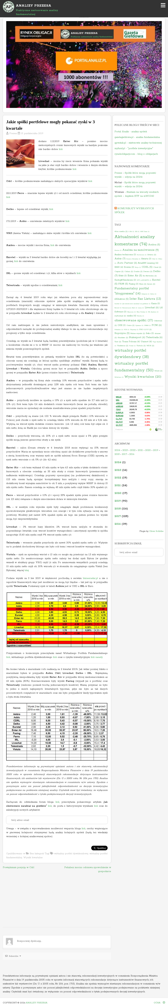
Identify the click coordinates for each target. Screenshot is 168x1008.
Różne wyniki (137, 333)
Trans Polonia (131, 341)
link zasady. (97, 657)
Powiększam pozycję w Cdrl (18, 867)
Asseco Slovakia (133, 259)
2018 (117, 454)
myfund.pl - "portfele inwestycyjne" (134, 148)
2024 (117, 450)
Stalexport (137, 337)
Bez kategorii (37, 853)
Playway (134, 330)
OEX (122, 325)
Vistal (132, 346)
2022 (133, 450)
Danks (138, 271)
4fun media (121, 231)
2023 (125, 450)
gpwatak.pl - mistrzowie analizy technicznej (138, 142)
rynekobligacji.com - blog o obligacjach (136, 154)
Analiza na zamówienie (140, 250)
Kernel (118, 308)
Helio (153, 294)
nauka (131, 315)
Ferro (142, 284)
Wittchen (119, 377)
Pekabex (119, 330)
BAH (119, 267)
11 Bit (131, 231)
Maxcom (131, 312)
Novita (140, 316)
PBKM (147, 325)
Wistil (158, 371)
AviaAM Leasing (148, 262)
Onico (130, 325)
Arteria (151, 255)
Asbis (120, 258)
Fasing (133, 284)
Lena (141, 308)
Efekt (122, 275)
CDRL (147, 267)
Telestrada (154, 337)
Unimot (146, 341)
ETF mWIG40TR (144, 280)
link (61, 149)
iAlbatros (122, 299)
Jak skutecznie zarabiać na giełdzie (136, 304)
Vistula (141, 346)
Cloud (157, 267)
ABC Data (144, 231)
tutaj (27, 570)
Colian (128, 271)
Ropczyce (122, 333)
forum (151, 284)
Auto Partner (127, 262)
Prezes (13, 133)
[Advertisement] (57, 900)
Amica (118, 250)
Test (118, 342)
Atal (155, 259)
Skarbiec (123, 337)
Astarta (146, 258)
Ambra (154, 244)
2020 (148, 450)
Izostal (118, 304)
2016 (131, 454)
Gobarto (145, 294)
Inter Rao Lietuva (145, 299)
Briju (138, 267)
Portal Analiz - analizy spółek (131, 131)
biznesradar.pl (90, 578)
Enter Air (135, 275)
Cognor (119, 271)
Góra (157, 1002)
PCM (157, 325)
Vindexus (122, 346)
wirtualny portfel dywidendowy (71, 853)
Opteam (139, 325)
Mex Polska (142, 312)
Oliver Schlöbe (156, 531)
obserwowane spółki (134, 320)
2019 (155, 450)
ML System (153, 312)
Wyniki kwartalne (33, 857)
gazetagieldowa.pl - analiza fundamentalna (137, 137)
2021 (140, 450)
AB (137, 231)
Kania (155, 303)
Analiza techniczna (125, 254)
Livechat (152, 307)
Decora (147, 271)
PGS (126, 330)
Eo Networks (150, 276)
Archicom (142, 255)
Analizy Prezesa (36, 1002)
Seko (150, 333)
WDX (150, 346)
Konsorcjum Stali (129, 308)
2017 (124, 454)
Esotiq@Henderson (125, 280)
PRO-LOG (145, 329)
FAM (123, 283)
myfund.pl (120, 316)
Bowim (129, 267)
